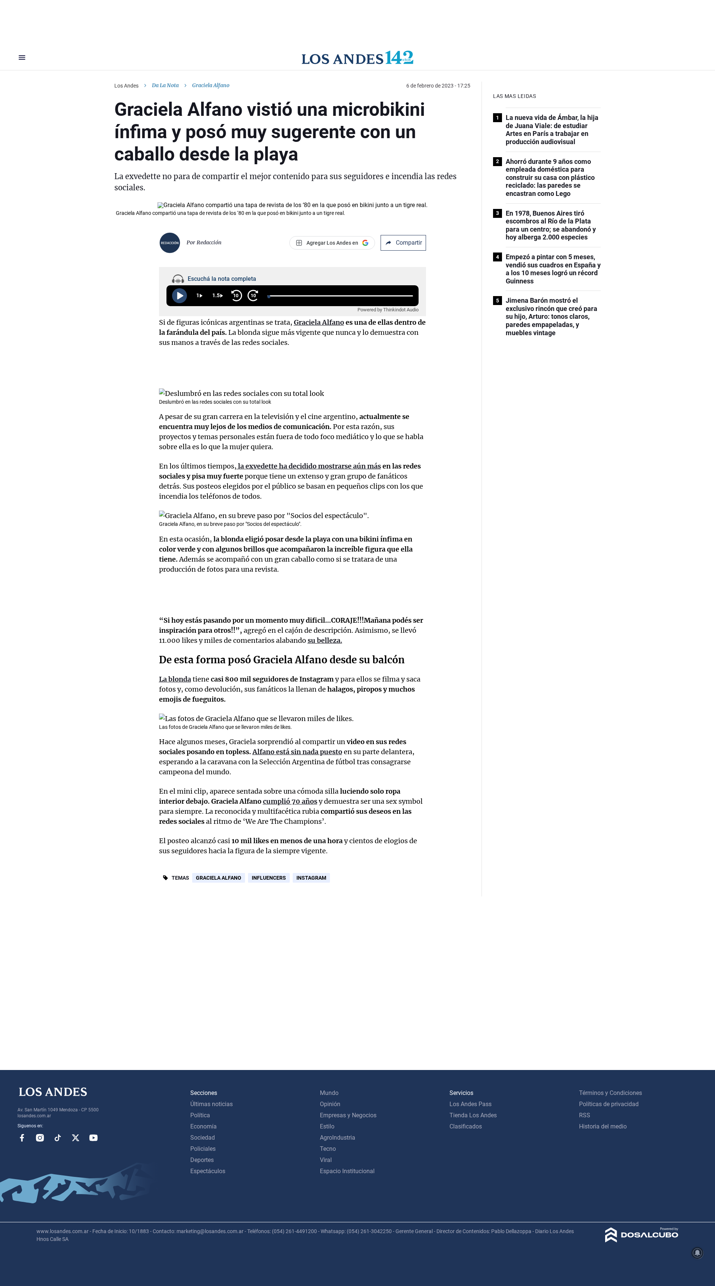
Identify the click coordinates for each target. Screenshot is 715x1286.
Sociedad (202, 1137)
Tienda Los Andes (473, 1115)
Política (200, 1115)
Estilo (327, 1126)
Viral (326, 1159)
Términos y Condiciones (610, 1092)
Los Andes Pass (470, 1104)
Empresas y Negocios (348, 1115)
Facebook (22, 1137)
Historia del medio (603, 1126)
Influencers (269, 878)
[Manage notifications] (697, 1253)
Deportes (202, 1159)
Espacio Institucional (347, 1171)
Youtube (93, 1137)
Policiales (203, 1148)
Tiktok (57, 1137)
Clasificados (465, 1126)
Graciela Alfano (218, 878)
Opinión (330, 1104)
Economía (203, 1126)
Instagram (311, 878)
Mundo (329, 1092)
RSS (584, 1115)
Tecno (328, 1148)
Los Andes (126, 86)
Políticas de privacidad (609, 1104)
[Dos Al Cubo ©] (642, 1240)
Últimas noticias (211, 1104)
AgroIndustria (337, 1137)
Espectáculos (207, 1171)
